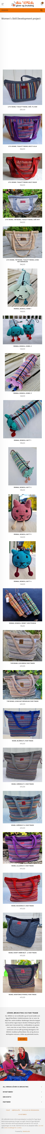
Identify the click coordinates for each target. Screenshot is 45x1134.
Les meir (22, 1039)
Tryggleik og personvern (30, 1110)
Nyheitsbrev (22, 1114)
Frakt (8, 1110)
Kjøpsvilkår (16, 1110)
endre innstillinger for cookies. (13, 1128)
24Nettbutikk (26, 1131)
